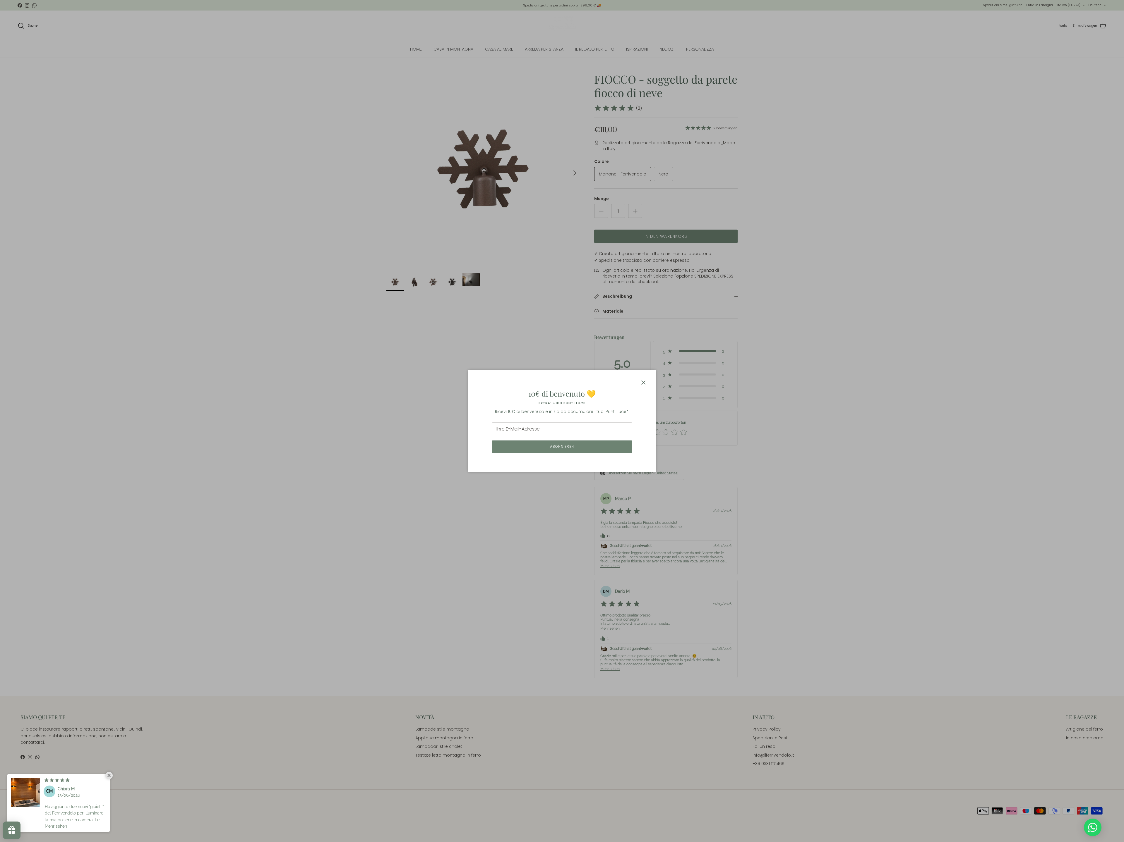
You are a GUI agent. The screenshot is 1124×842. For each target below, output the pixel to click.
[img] (57, 780)
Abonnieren (562, 446)
